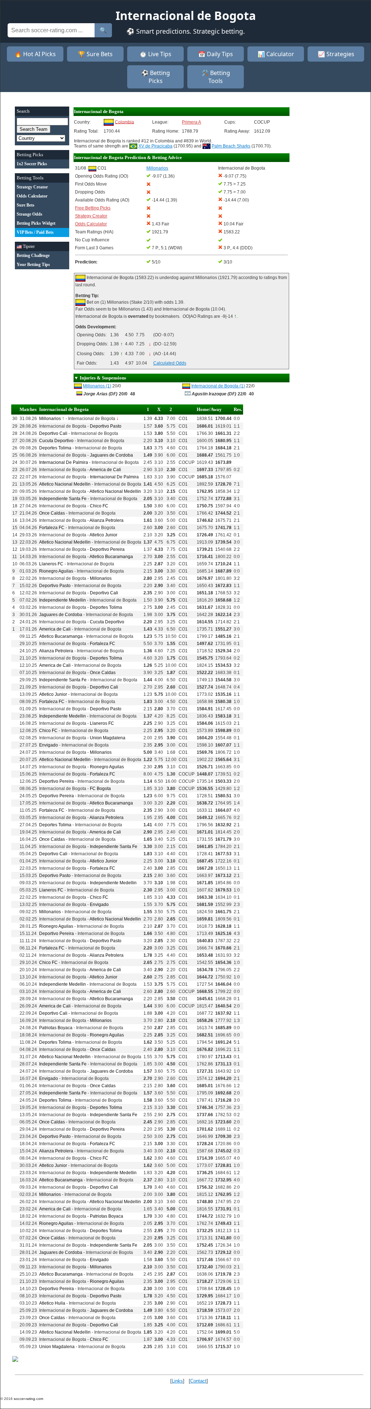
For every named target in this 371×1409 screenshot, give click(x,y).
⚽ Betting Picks (155, 77)
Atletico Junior (103, 534)
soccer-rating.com (28, 1399)
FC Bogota (100, 788)
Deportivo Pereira (107, 549)
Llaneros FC (51, 563)
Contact (198, 1381)
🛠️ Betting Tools (215, 77)
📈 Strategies (336, 54)
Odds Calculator (91, 223)
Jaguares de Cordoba (111, 455)
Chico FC (99, 505)
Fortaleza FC (51, 527)
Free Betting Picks (93, 208)
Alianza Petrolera (106, 520)
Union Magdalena (107, 737)
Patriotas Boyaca (55, 1027)
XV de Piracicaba (155, 146)
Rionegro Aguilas (56, 571)
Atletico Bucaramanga (111, 556)
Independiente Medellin (62, 600)
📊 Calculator (276, 54)
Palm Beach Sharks (231, 146)
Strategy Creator (91, 216)
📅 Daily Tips (215, 54)
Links (177, 1381)
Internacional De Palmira (63, 462)
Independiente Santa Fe (63, 498)
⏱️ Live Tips (155, 54)
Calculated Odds (169, 363)
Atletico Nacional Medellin (65, 484)
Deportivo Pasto (105, 426)
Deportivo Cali (53, 433)
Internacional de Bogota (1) (218, 385)
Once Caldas (52, 513)
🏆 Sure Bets (95, 54)
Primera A (191, 122)
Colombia (124, 121)
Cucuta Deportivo (56, 440)
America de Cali (105, 469)
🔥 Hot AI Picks (35, 54)
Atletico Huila (52, 1303)
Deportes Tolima (55, 447)
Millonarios (50, 418)
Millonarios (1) (97, 385)
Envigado (48, 745)
